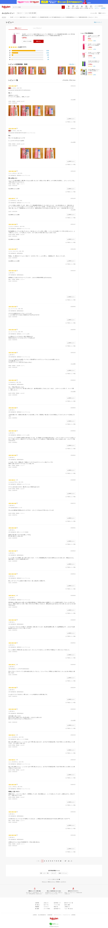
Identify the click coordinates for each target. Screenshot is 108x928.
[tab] (18, 28)
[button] (73, 7)
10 (60, 861)
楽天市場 (4, 17)
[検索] (63, 7)
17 (65, 861)
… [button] (7, 17)
